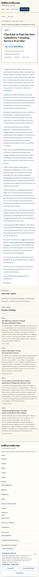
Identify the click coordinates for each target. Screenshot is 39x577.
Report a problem (8, 548)
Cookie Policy (5, 527)
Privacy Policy (5, 518)
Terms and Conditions (7, 523)
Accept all (11, 568)
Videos (3, 477)
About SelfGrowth (6, 485)
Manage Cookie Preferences (11, 540)
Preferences (19, 573)
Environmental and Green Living (12, 21)
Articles (10, 16)
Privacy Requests (6, 536)
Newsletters (5, 494)
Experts (3, 464)
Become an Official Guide (8, 504)
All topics (4, 459)
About (3, 9)
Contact (3, 508)
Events (3, 499)
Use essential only (28, 568)
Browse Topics (14, 9)
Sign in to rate (25, 57)
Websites (4, 490)
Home (3, 16)
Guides (3, 468)
